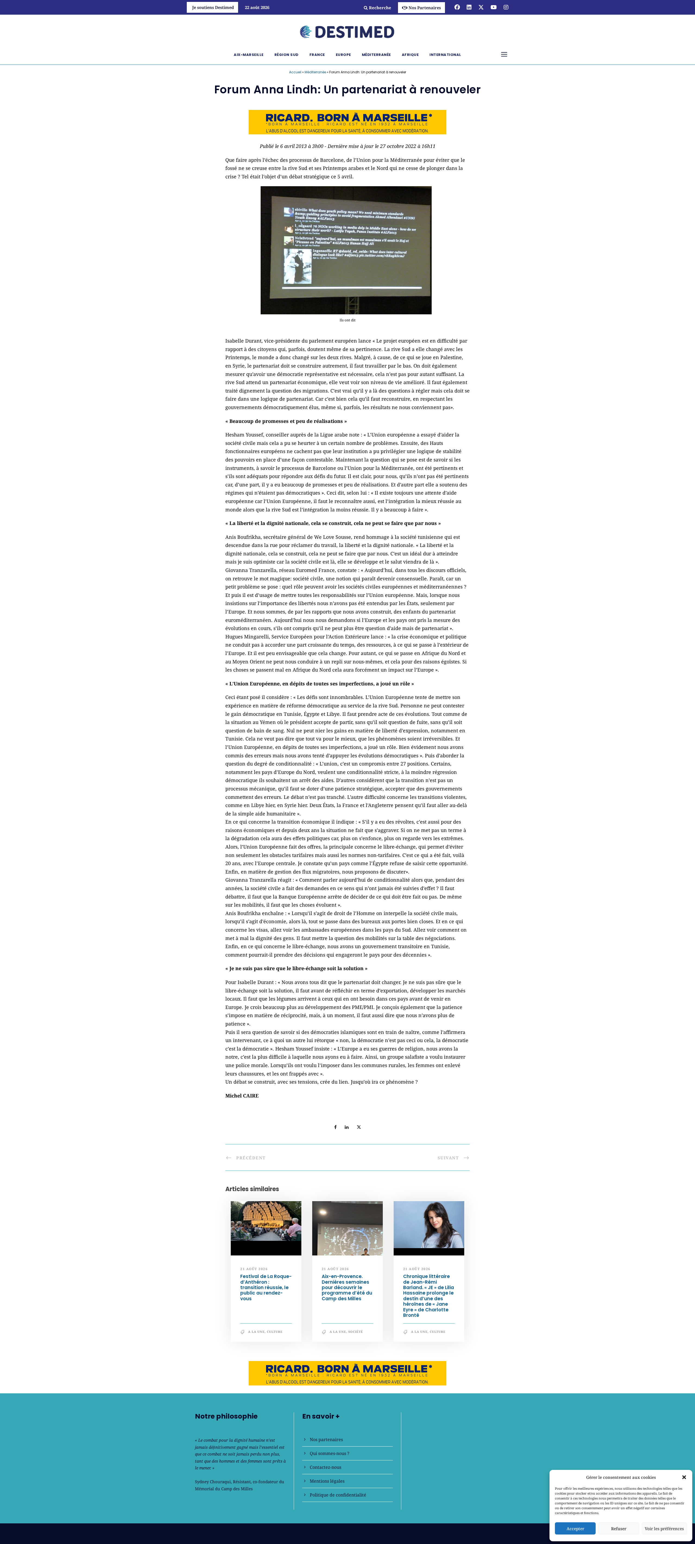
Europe (343, 54)
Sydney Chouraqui (213, 1481)
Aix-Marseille (249, 54)
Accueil (295, 72)
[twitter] (481, 7)
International (445, 54)
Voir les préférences (664, 1528)
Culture (275, 1332)
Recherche (380, 7)
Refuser (618, 1528)
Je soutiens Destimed (213, 7)
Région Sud (286, 54)
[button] (684, 1477)
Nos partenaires (326, 1439)
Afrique (410, 54)
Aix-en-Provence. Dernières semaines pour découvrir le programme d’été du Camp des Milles (347, 1287)
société (355, 1332)
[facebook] (457, 7)
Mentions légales (327, 1481)
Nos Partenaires (425, 7)
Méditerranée (376, 54)
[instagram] (506, 7)
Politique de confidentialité (338, 1495)
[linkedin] (469, 7)
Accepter (575, 1528)
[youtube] (494, 7)
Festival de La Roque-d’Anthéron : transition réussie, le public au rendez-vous (266, 1287)
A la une (256, 1332)
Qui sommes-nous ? (329, 1453)
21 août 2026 (254, 1269)
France (317, 54)
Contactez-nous (325, 1467)
